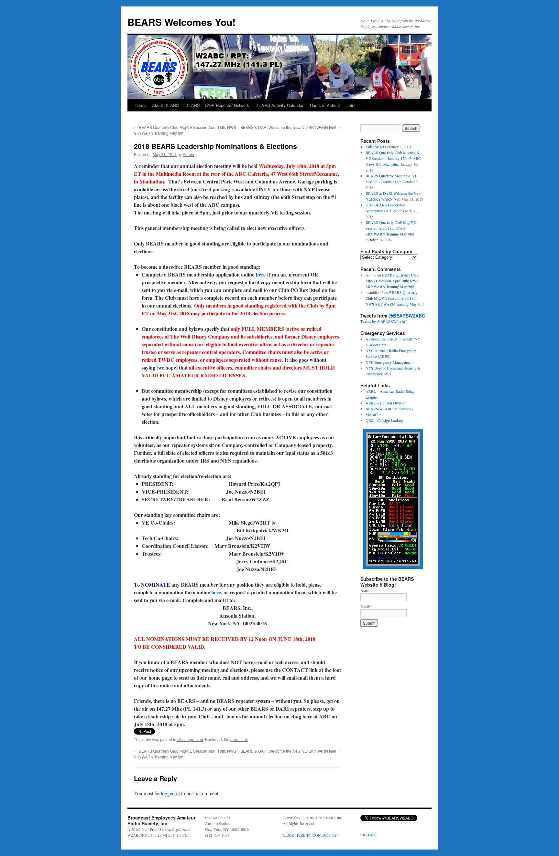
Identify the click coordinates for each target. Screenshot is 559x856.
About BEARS (165, 105)
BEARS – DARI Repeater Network (217, 105)
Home (140, 105)
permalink (239, 739)
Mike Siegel (375, 146)
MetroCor (373, 414)
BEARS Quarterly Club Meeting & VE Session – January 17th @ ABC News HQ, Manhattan (393, 158)
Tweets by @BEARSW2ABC (383, 321)
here (261, 274)
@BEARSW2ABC (407, 315)
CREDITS (368, 834)
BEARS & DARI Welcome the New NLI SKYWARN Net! (290, 127)
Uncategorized (190, 739)
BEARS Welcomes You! (181, 22)
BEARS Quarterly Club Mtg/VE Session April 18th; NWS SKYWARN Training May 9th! (391, 228)
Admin (188, 154)
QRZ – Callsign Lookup (384, 420)
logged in (170, 793)
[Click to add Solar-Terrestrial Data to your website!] (393, 567)
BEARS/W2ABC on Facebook (389, 408)
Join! (351, 105)
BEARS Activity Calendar (279, 105)
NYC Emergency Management (389, 362)
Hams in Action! (325, 105)
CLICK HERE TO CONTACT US (309, 835)
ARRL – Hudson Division (386, 402)
